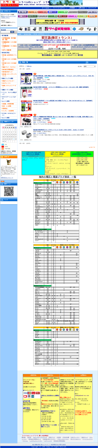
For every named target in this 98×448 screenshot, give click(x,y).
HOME (19, 34)
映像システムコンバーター (9, 86)
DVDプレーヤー (6, 83)
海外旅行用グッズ (7, 72)
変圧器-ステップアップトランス (9, 75)
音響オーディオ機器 (7, 89)
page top (92, 147)
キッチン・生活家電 (8, 110)
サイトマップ (92, 8)
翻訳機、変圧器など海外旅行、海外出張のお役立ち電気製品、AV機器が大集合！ (41, 4)
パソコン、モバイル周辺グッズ (9, 93)
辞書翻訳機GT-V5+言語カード (9, 46)
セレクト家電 (5, 101)
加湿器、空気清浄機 (8, 104)
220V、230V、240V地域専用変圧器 (84, 46)
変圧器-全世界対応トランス (9, 55)
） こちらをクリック (33, 154)
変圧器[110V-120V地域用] (9, 59)
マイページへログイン (59, 8)
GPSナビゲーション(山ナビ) (9, 97)
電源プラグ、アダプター (9, 67)
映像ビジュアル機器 (7, 78)
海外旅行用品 (5, 52)
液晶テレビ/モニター (8, 81)
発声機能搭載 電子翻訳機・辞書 (9, 38)
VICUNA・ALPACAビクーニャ (9, 114)
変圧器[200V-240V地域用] (9, 63)
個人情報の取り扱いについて (40, 444)
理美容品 (4, 108)
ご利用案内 (72, 8)
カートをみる (45, 8)
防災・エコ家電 (6, 106)
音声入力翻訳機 (6, 50)
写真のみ (29, 66)
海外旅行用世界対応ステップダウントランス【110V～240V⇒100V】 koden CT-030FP (58, 130)
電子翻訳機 (5, 35)
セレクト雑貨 (5, 117)
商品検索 (3, 30)
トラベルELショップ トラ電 (34, 2)
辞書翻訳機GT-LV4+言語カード (9, 42)
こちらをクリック (58, 154)
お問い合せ (82, 8)
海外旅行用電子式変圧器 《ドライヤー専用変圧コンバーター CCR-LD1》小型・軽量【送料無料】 (61, 87)
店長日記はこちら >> (7, 177)
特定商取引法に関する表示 (58, 444)
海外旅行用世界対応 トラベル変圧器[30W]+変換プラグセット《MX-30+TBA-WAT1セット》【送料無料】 (63, 100)
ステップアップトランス (40, 437)
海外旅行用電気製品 (8, 69)
